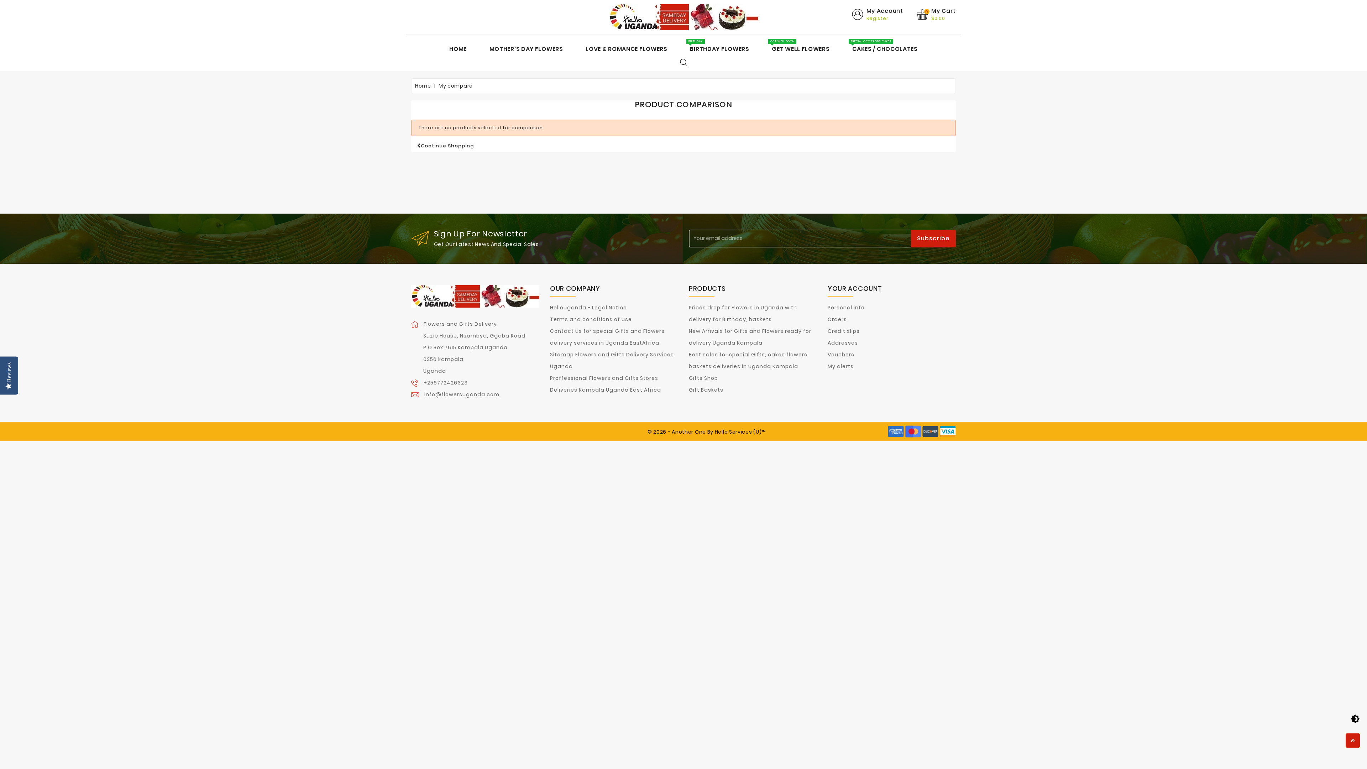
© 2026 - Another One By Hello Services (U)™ (707, 431)
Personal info (846, 307)
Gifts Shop (703, 378)
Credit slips (844, 331)
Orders (837, 319)
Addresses (843, 342)
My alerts (841, 366)
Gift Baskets (706, 389)
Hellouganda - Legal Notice (588, 307)
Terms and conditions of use (591, 319)
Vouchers (841, 354)
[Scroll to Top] (1353, 740)
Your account (855, 288)
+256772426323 (446, 382)
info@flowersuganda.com (461, 394)
